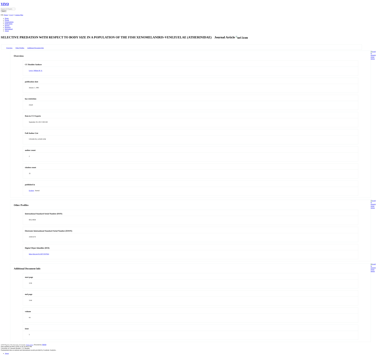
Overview (9, 48)
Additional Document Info (35, 48)
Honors (7, 25)
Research (8, 27)
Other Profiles (19, 48)
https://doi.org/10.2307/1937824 (39, 254)
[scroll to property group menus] (373, 59)
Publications (8, 24)
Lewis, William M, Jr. (35, 70)
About (7, 31)
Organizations (9, 22)
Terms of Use (29, 345)
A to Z (11, 15)
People (7, 20)
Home (6, 15)
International (9, 29)
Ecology (31, 190)
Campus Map (19, 15)
